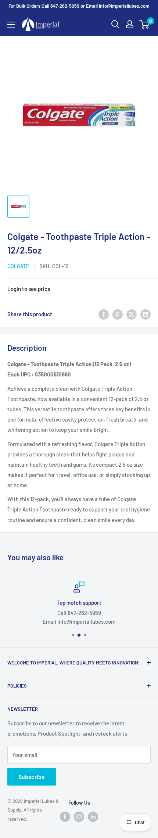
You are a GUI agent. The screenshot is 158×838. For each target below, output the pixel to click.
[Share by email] (145, 314)
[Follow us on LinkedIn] (93, 815)
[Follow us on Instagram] (79, 815)
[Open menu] (11, 25)
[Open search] (115, 24)
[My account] (129, 24)
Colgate (18, 266)
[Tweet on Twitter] (131, 314)
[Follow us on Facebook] (65, 815)
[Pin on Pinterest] (117, 314)
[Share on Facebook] (103, 314)
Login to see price (28, 288)
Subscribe (31, 776)
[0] (144, 24)
